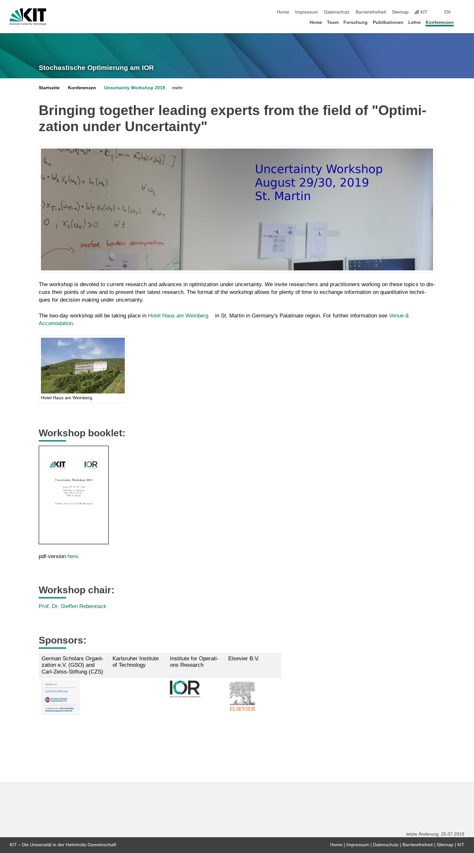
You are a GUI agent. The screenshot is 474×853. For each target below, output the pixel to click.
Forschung (355, 22)
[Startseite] (462, 22)
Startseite (49, 87)
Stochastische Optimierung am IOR (96, 68)
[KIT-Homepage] (28, 16)
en (447, 12)
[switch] (462, 12)
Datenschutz (337, 12)
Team (333, 22)
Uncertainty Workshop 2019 (134, 87)
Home (283, 12)
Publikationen (388, 22)
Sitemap (400, 12)
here (72, 556)
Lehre (414, 22)
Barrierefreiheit (371, 12)
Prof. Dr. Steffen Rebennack (72, 606)
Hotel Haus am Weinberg (178, 316)
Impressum (306, 12)
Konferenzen (440, 22)
